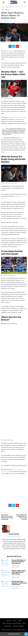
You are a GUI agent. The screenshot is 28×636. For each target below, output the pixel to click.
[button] (3, 2)
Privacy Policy (7, 626)
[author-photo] (14, 529)
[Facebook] (10, 46)
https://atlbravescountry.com (14, 536)
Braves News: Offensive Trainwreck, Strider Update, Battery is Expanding (7, 517)
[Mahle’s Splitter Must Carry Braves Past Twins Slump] (5, 575)
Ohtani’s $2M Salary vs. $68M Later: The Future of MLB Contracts (21, 517)
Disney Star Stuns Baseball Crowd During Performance (19, 583)
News (6, 6)
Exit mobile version (14, 634)
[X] (13, 46)
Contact (20, 620)
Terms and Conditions (18, 626)
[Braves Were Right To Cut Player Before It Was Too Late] (5, 562)
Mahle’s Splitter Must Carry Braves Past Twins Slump (19, 572)
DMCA (24, 623)
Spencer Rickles (16, 565)
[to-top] (26, 633)
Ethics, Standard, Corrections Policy (12, 623)
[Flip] (17, 46)
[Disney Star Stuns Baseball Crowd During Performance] (5, 584)
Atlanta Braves (10, 51)
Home (2, 6)
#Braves (4, 128)
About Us (8, 620)
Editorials (11, 6)
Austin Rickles (6, 20)
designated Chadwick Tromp (15, 117)
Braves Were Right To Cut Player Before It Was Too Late (19, 561)
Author (14, 620)
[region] (14, 488)
